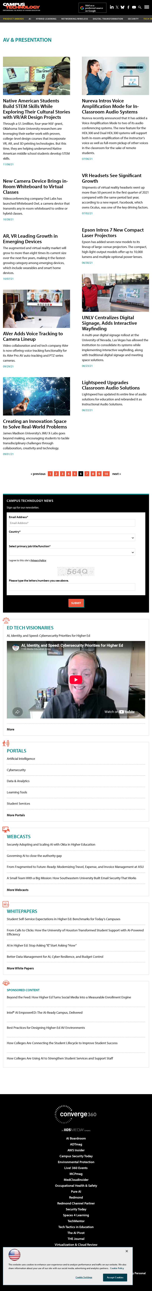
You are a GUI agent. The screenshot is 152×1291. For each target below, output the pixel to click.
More (10, 729)
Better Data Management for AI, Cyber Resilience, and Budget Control (55, 956)
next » (116, 474)
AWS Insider (76, 1150)
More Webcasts (18, 890)
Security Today (76, 1209)
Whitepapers (22, 911)
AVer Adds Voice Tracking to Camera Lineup (33, 336)
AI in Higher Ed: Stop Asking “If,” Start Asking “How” (42, 945)
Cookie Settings (84, 1277)
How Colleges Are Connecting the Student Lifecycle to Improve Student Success (62, 1043)
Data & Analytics (18, 781)
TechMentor (76, 1221)
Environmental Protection (76, 1162)
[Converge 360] (76, 1114)
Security (133, 18)
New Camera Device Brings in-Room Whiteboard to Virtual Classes (35, 186)
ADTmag (76, 1144)
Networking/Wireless (74, 18)
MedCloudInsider (76, 1180)
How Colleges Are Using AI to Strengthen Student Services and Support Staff (60, 1058)
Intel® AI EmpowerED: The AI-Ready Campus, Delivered (44, 1013)
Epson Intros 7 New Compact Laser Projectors (113, 232)
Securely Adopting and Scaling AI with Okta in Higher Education (51, 844)
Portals (16, 750)
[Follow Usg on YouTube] (134, 7)
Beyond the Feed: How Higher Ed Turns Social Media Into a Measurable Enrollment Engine (69, 997)
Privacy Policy (38, 560)
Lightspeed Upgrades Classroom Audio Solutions (111, 385)
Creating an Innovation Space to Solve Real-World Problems (35, 424)
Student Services (18, 803)
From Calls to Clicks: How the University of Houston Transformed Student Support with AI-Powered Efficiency (75, 932)
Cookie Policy (117, 1268)
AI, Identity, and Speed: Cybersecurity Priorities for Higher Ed (48, 635)
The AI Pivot (76, 1233)
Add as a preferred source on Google (94, 8)
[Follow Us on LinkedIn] (112, 7)
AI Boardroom (76, 1138)
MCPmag (76, 1174)
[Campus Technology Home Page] (21, 7)
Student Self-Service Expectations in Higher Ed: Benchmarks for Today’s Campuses (63, 919)
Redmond (76, 1197)
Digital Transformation (108, 18)
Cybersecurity (16, 770)
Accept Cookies (115, 1277)
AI (30, 18)
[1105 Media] (76, 1130)
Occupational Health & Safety (76, 1185)
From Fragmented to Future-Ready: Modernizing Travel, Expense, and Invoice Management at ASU (75, 867)
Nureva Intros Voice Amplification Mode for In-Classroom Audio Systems (110, 106)
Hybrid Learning (46, 18)
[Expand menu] (146, 8)
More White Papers (20, 968)
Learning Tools (17, 792)
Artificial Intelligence (21, 758)
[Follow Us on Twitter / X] (117, 7)
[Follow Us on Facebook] (128, 7)
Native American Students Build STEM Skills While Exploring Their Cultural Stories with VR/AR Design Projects (36, 108)
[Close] (127, 1251)
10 (106, 474)
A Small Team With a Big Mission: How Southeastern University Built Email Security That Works (71, 878)
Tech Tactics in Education (76, 1227)
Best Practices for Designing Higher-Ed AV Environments (46, 1028)
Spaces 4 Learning (76, 1215)
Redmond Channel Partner (76, 1203)
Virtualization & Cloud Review (76, 1244)
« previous (38, 474)
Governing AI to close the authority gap (34, 856)
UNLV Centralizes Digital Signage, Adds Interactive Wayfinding (109, 323)
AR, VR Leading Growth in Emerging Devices (30, 238)
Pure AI (76, 1191)
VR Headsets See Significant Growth (111, 178)
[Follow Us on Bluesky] (122, 7)
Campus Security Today (76, 1156)
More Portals (16, 815)
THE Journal (76, 1239)
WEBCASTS (19, 836)
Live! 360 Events (76, 1168)
